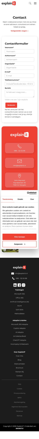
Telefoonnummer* (12, 80)
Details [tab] (20, 199)
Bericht (8, 88)
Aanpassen (18, 244)
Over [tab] (32, 199)
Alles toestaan (19, 237)
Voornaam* (9, 47)
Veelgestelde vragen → (19, 31)
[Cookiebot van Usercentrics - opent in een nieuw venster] (28, 193)
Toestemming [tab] (7, 199)
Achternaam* (10, 56)
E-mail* (8, 72)
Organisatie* (10, 64)
